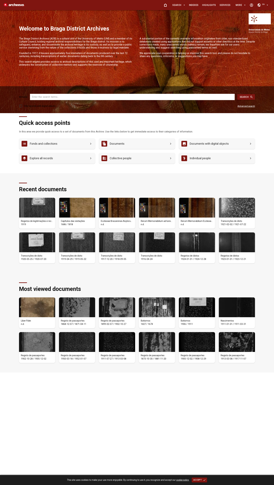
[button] (178, 5)
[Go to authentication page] (251, 5)
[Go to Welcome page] (165, 5)
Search (244, 97)
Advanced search (246, 106)
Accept (197, 480)
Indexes (194, 5)
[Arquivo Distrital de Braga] (14, 5)
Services (225, 5)
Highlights (209, 5)
